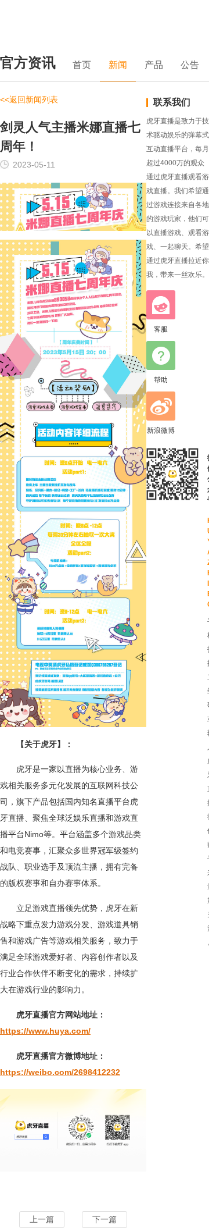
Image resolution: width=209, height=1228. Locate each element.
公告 (190, 65)
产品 (154, 65)
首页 (82, 65)
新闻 (118, 65)
